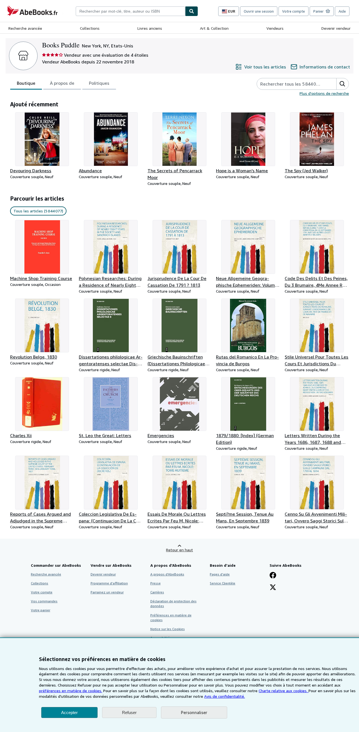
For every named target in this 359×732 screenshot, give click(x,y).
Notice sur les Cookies (167, 629)
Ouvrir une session (259, 11)
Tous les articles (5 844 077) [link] (38, 210)
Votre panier (40, 610)
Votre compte (293, 11)
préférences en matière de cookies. (70, 690)
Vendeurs (275, 28)
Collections (90, 28)
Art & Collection (214, 28)
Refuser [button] (129, 712)
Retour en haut (179, 549)
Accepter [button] (69, 712)
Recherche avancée (25, 28)
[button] (342, 84)
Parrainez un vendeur (107, 592)
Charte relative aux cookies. (284, 690)
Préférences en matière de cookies (171, 617)
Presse (155, 583)
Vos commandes (44, 601)
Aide (342, 11)
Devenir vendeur (336, 28)
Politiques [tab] (99, 83)
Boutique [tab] (26, 83)
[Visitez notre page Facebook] (273, 575)
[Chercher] (191, 11)
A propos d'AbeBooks (167, 574)
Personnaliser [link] (194, 712)
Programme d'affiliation (109, 583)
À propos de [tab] (62, 83)
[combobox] (130, 11)
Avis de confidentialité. (224, 696)
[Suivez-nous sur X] (273, 587)
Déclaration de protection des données (173, 603)
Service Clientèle (222, 583)
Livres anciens (149, 28)
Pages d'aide (220, 574)
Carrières (157, 592)
